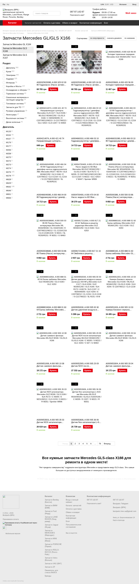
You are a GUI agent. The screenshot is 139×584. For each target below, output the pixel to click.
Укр (8, 4)
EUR (107, 4)
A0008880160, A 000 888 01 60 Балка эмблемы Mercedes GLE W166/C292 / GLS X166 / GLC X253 (120, 254)
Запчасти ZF (50, 567)
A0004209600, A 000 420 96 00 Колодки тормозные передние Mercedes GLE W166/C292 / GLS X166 (121, 86)
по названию (129, 38)
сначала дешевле (114, 38)
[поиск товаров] (58, 13)
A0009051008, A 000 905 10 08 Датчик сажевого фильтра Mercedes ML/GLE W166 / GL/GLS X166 (50, 367)
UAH (102, 4)
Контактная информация (91, 23)
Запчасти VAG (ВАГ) (53, 564)
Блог (106, 23)
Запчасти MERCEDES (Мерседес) (50, 533)
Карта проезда (118, 520)
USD (111, 4)
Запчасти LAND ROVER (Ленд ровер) (51, 519)
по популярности (97, 38)
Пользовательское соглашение (73, 526)
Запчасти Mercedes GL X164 (17, 44)
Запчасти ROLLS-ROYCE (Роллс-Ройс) (52, 552)
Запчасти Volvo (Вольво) (51, 559)
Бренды (48, 576)
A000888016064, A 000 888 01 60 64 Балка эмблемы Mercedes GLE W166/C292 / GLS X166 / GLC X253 (51, 311)
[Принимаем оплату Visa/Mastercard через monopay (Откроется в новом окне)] (22, 524)
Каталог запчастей (33, 23)
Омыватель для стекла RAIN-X (51, 571)
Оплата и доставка (51, 23)
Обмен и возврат (69, 23)
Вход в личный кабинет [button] (72, 501)
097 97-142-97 (77, 12)
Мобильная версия (12, 534)
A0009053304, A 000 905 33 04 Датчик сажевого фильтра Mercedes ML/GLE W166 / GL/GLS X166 (119, 367)
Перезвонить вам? (77, 15)
